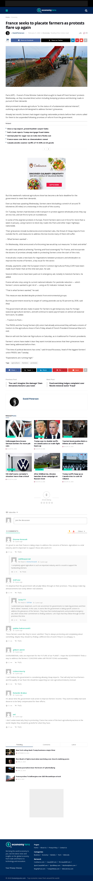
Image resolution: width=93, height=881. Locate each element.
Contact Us (63, 848)
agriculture (15, 363)
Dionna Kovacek (32, 562)
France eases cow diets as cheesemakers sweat (27, 139)
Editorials (66, 855)
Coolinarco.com (39, 862)
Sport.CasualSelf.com (41, 865)
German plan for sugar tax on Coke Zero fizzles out (29, 136)
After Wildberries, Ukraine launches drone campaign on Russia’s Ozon (45, 476)
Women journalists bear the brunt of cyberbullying (35, 768)
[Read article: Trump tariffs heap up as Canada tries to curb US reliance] (75, 462)
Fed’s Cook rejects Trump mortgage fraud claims (28, 132)
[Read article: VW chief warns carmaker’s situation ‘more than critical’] (19, 462)
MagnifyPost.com (39, 869)
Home (8, 17)
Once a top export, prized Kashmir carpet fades (27, 129)
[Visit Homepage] (46, 10)
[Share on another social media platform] (85, 40)
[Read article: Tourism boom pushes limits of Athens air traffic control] (75, 429)
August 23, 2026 (68, 446)
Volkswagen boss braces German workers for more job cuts (18, 443)
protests (34, 363)
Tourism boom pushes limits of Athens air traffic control (75, 442)
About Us (43, 848)
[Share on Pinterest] (77, 40)
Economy (14, 17)
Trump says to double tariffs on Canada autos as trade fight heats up (47, 443)
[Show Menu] (7, 10)
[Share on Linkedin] (73, 40)
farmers (25, 363)
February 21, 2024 (34, 33)
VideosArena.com (67, 869)
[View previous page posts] (44, 149)
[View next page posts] (48, 149)
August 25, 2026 (12, 449)
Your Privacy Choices (14, 868)
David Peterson (18, 33)
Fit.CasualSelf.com (64, 862)
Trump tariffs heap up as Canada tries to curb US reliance (72, 476)
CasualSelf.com (51, 862)
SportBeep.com (55, 865)
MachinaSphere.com (69, 865)
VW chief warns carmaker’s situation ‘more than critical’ (17, 475)
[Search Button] (86, 10)
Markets (52, 855)
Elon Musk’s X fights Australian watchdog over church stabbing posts (42, 759)
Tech (59, 855)
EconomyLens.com (19, 878)
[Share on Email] (81, 40)
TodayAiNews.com (53, 869)
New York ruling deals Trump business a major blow (35, 750)
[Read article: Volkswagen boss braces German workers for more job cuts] (19, 429)
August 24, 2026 (40, 449)
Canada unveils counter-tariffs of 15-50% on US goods (30, 143)
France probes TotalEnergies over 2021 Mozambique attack (38, 776)
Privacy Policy (53, 848)
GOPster (29, 602)
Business (37, 855)
